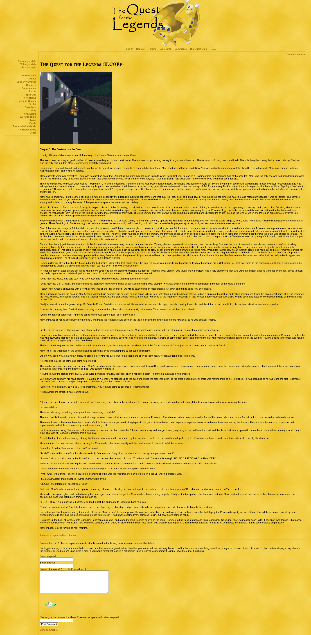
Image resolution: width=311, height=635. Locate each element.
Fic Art (32, 104)
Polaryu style (28, 67)
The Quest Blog (198, 49)
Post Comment (49, 624)
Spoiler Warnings (26, 82)
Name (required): (48, 556)
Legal (33, 132)
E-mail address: (48, 562)
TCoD (213, 49)
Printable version (295, 54)
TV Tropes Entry (27, 129)
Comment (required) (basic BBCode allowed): (63, 569)
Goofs (32, 123)
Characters (30, 113)
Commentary (29, 88)
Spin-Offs (31, 94)
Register (140, 49)
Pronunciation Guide (24, 126)
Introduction (29, 75)
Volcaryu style (28, 64)
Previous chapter (49, 535)
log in (59, 548)
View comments (49, 630)
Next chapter (69, 535)
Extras (32, 91)
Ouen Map (30, 107)
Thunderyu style (27, 61)
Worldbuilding (28, 117)
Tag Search (165, 49)
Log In (129, 49)
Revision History (27, 101)
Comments (181, 49)
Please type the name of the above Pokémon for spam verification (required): (80, 617)
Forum (152, 49)
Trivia (33, 120)
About (32, 78)
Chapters (31, 85)
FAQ (33, 110)
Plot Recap (30, 97)
